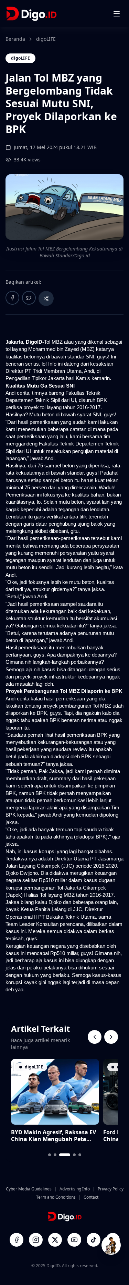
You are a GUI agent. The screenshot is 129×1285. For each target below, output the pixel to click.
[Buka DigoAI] (111, 1245)
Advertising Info (75, 1189)
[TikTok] (93, 1240)
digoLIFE (46, 39)
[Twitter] (55, 1240)
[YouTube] (74, 1240)
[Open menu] (116, 14)
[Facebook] (16, 1240)
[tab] (49, 1154)
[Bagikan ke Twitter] (29, 298)
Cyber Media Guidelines (29, 1189)
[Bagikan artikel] (46, 298)
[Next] (111, 1037)
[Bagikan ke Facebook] (12, 298)
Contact (91, 1197)
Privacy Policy (110, 1189)
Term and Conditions (56, 1197)
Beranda (15, 39)
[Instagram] (36, 1240)
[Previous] (94, 1037)
